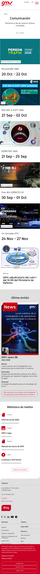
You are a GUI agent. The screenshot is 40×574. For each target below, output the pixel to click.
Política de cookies (7, 558)
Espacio (3, 103)
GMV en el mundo (6, 501)
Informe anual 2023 (10, 420)
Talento (23, 522)
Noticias (23, 538)
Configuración (19, 563)
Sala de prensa (25, 535)
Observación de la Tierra (7, 144)
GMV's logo (6, 433)
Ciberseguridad (6, 544)
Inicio (5, 14)
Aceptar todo (19, 570)
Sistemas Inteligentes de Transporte (9, 537)
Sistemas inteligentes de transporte (11, 61)
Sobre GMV (25, 527)
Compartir (21, 33)
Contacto (4, 498)
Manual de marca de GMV (12, 446)
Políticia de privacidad (8, 555)
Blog (6, 507)
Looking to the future (11, 460)
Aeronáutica (5, 530)
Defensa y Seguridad (6, 185)
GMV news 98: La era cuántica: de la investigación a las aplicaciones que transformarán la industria (19, 393)
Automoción (5, 541)
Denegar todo (19, 567)
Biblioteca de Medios (20, 470)
